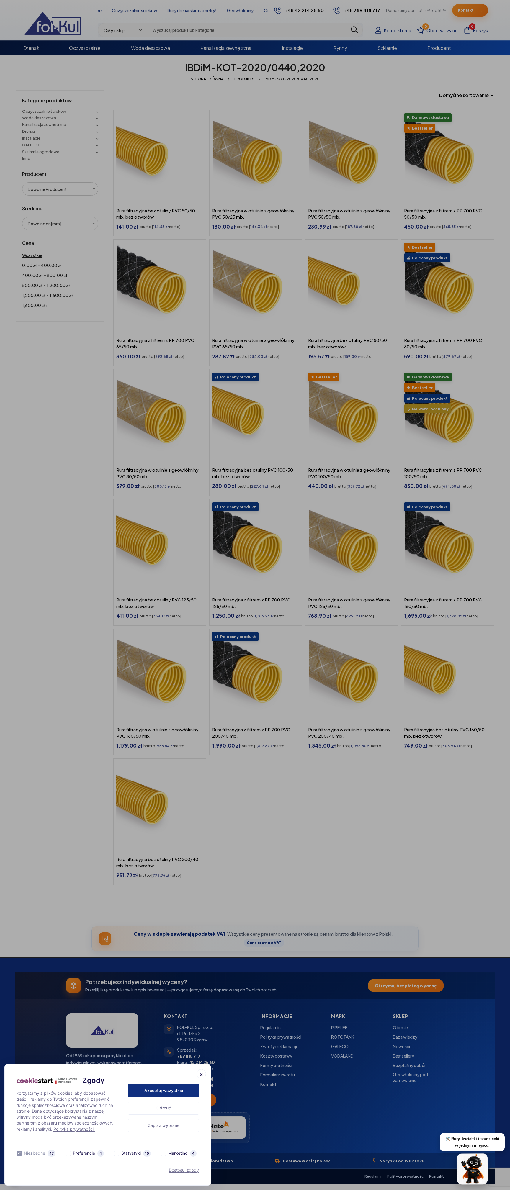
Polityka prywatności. (74, 1129)
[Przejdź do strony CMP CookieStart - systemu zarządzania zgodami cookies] (47, 1081)
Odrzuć (163, 1107)
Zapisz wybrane (163, 1125)
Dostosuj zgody (184, 1170)
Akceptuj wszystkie (163, 1090)
